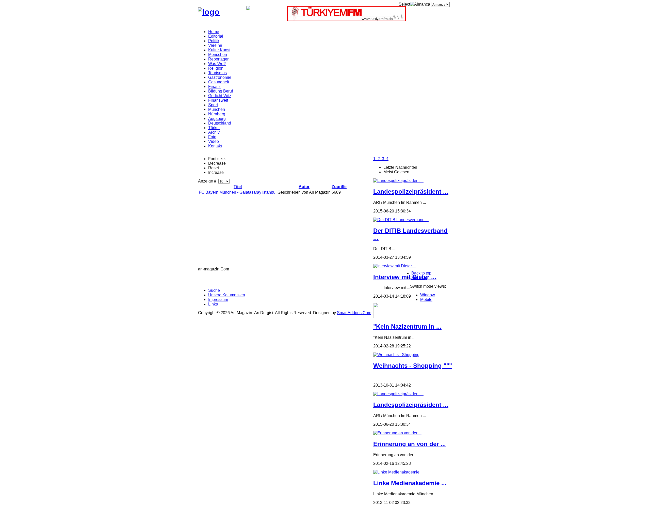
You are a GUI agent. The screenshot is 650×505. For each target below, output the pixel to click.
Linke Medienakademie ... (410, 483)
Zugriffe (339, 187)
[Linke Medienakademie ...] (398, 472)
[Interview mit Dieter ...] (394, 266)
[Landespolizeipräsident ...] (398, 180)
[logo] (209, 12)
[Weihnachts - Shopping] (396, 355)
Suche (214, 290)
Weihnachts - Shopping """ (412, 365)
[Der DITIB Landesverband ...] (401, 220)
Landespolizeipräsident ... (410, 191)
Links (213, 304)
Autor (304, 187)
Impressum (218, 299)
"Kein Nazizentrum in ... (407, 326)
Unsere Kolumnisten (226, 295)
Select (404, 4)
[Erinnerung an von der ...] (397, 433)
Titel (238, 187)
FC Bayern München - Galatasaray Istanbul (238, 192)
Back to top (421, 273)
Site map (419, 278)
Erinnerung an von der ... (409, 443)
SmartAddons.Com (354, 313)
